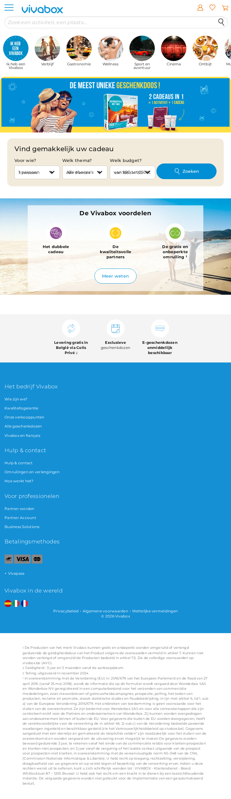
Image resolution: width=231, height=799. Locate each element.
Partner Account (20, 517)
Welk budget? (126, 160)
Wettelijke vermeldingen (155, 611)
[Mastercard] (37, 562)
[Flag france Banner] (24, 604)
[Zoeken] (221, 22)
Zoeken (191, 171)
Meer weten (115, 276)
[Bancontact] (9, 562)
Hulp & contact (19, 463)
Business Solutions (22, 526)
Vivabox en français (22, 435)
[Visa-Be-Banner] (22, 562)
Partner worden (20, 508)
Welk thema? (77, 160)
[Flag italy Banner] (16, 604)
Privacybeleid (66, 611)
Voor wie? (25, 160)
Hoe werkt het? (19, 481)
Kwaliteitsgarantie (21, 408)
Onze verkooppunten (25, 417)
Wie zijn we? (16, 399)
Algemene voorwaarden (105, 611)
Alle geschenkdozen (23, 426)
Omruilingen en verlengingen (32, 472)
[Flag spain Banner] (8, 604)
